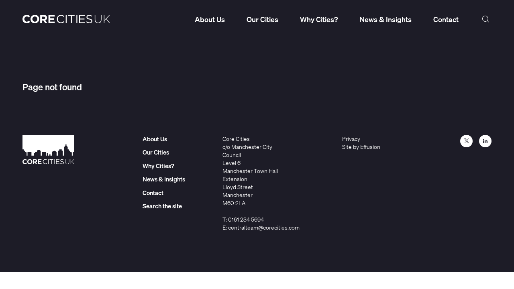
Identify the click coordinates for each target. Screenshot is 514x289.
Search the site (486, 19)
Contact (446, 19)
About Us (210, 19)
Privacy (351, 138)
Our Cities (262, 19)
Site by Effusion (361, 147)
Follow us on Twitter (466, 141)
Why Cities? (319, 19)
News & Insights (385, 19)
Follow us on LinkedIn (485, 141)
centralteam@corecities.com (264, 227)
